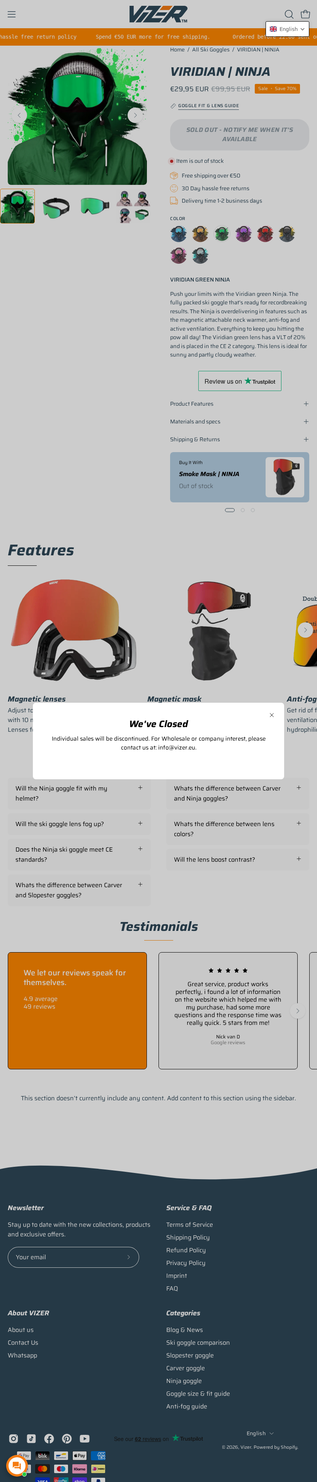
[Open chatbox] (17, 1466)
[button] (287, 29)
